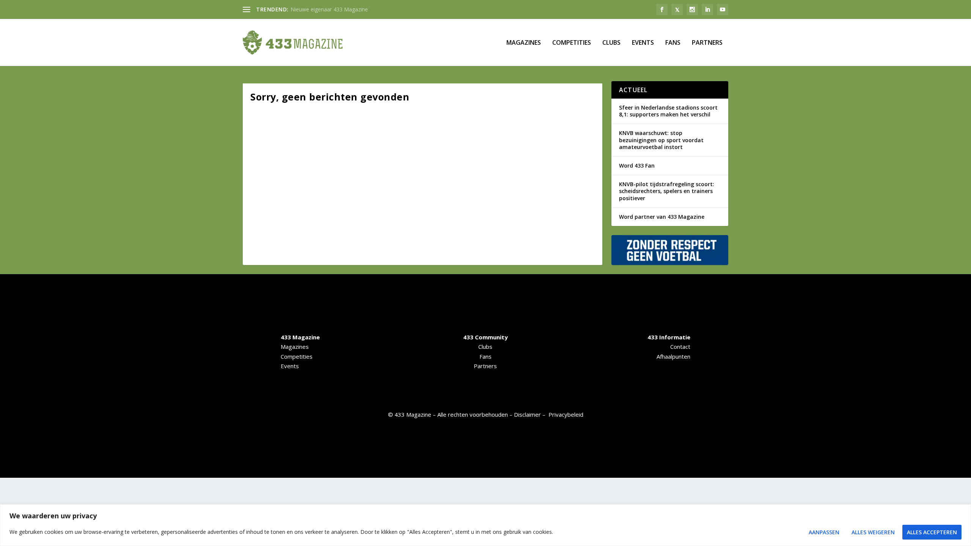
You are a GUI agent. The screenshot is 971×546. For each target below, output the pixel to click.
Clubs (611, 43)
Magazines (523, 43)
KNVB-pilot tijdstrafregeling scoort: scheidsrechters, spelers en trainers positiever (666, 190)
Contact (680, 346)
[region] (485, 525)
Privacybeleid (565, 414)
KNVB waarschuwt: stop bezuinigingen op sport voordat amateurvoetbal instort (661, 139)
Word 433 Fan (637, 165)
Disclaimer (527, 414)
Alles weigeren (873, 532)
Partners (707, 43)
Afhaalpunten (673, 356)
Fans (672, 43)
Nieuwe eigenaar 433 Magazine (329, 9)
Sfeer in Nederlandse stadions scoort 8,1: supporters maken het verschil (668, 111)
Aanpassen (824, 532)
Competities (571, 43)
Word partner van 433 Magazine (661, 216)
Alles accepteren (932, 532)
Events (643, 43)
